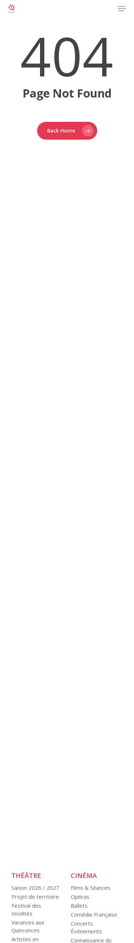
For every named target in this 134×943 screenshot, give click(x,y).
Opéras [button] (80, 896)
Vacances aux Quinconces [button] (27, 926)
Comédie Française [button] (94, 914)
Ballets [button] (79, 905)
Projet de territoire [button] (35, 896)
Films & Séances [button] (90, 887)
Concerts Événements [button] (86, 927)
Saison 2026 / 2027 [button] (35, 887)
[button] (122, 8)
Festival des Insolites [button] (26, 909)
